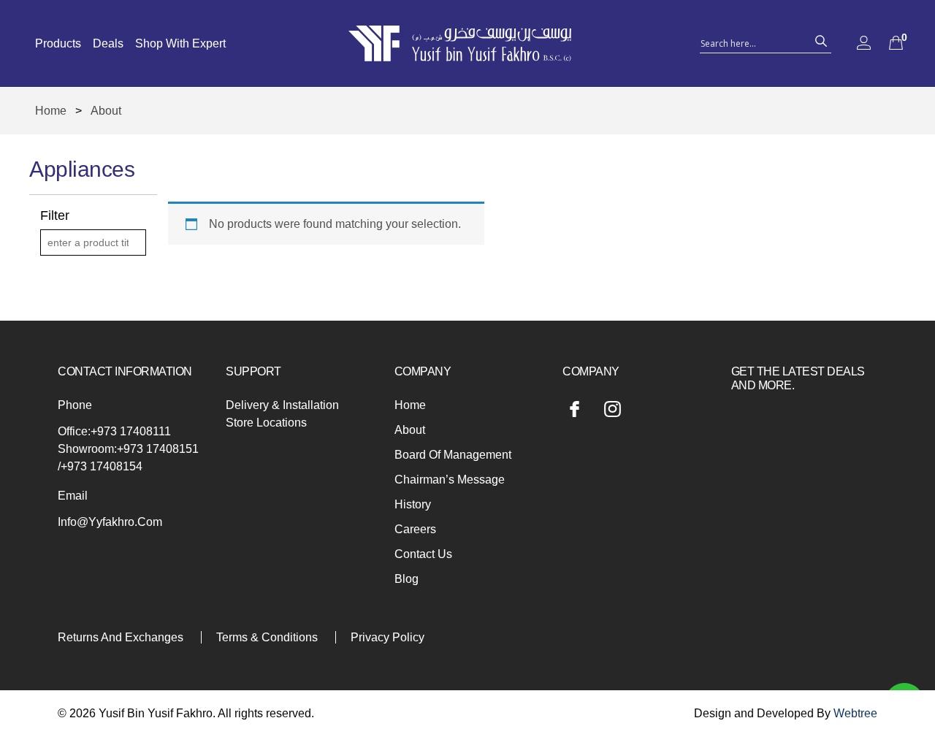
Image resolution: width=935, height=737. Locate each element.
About (409, 430)
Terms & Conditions (267, 637)
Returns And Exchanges (120, 637)
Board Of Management (452, 454)
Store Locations (266, 422)
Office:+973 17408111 (114, 431)
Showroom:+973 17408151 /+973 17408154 (128, 458)
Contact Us (423, 554)
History (412, 504)
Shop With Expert (180, 43)
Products (58, 43)
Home (50, 110)
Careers (415, 529)
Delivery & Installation (282, 405)
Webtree (855, 713)
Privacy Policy (387, 637)
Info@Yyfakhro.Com (110, 522)
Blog (406, 579)
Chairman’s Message (449, 479)
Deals (108, 43)
